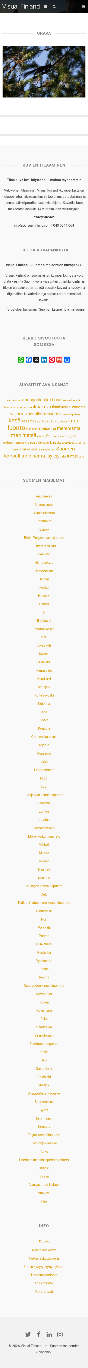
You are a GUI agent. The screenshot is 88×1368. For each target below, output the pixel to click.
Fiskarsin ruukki (44, 546)
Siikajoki (44, 1085)
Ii (44, 612)
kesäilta (27, 421)
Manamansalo (44, 828)
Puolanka (44, 952)
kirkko (46, 421)
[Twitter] (28, 1334)
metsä (29, 435)
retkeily (17, 449)
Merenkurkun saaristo (44, 836)
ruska (26, 449)
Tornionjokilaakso (44, 1143)
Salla (44, 1052)
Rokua (44, 1002)
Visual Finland (21, 6)
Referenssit (44, 1292)
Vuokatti (44, 1193)
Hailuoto (44, 554)
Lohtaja (44, 811)
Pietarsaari (44, 911)
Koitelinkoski (44, 695)
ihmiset (27, 407)
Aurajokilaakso (44, 513)
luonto (16, 427)
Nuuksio (44, 878)
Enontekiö (44, 521)
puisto (25, 442)
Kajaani (44, 654)
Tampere (44, 1127)
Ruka (44, 1019)
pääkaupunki (44, 442)
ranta (81, 442)
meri (16, 435)
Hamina (44, 579)
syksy (54, 456)
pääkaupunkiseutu (65, 442)
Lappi (44, 778)
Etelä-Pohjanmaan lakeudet (44, 538)
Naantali (44, 870)
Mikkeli (44, 845)
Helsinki (76, 400)
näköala (41, 436)
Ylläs (44, 1201)
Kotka (44, 720)
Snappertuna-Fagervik (44, 1093)
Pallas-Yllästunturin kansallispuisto (44, 903)
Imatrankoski (44, 629)
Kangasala (44, 671)
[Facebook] (38, 1334)
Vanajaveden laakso (44, 1185)
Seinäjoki (44, 1077)
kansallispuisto (71, 414)
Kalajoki (44, 662)
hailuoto (66, 400)
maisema (47, 428)
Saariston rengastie (44, 1044)
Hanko (44, 588)
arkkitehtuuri (14, 400)
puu (32, 442)
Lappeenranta (44, 770)
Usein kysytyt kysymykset (44, 1267)
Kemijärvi (44, 679)
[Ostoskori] (84, 6)
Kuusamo (44, 753)
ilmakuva (42, 406)
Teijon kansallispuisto (44, 1135)
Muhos (44, 853)
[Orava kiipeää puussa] (44, 71)
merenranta (69, 428)
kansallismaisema (43, 413)
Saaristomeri (44, 1035)
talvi (63, 456)
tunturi (72, 456)
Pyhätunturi (44, 961)
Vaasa (44, 1176)
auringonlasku (35, 399)
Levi (44, 787)
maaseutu (32, 429)
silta (53, 449)
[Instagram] (60, 1334)
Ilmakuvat (44, 621)
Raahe (44, 969)
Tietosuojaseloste (44, 1275)
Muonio (44, 861)
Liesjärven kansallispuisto (44, 795)
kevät (38, 421)
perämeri (59, 436)
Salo (44, 1060)
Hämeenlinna (44, 571)
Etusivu (44, 1242)
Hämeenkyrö (44, 563)
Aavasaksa (44, 496)
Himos (44, 604)
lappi (73, 421)
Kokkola (44, 704)
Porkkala (44, 927)
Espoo (44, 529)
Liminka (44, 803)
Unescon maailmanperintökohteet (44, 1160)
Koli (44, 712)
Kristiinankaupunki (44, 737)
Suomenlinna (44, 1102)
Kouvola (44, 728)
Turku (44, 1152)
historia (7, 407)
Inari (44, 637)
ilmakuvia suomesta (69, 407)
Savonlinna (44, 1069)
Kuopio (44, 745)
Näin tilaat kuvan (44, 1250)
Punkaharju (44, 944)
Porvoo (44, 936)
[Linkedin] (49, 1334)
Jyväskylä (44, 645)
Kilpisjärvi (44, 687)
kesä (15, 420)
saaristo (44, 449)
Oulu (49, 436)
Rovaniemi (44, 1010)
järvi (20, 414)
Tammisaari (44, 1118)
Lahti (44, 762)
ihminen (18, 407)
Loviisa (44, 820)
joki (11, 414)
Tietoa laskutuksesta (44, 1258)
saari (34, 449)
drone (56, 399)
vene (81, 456)
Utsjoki (44, 1168)
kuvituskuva (59, 421)
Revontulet (44, 994)
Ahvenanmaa (44, 505)
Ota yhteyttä (44, 1283)
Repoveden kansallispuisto (44, 986)
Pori (44, 919)
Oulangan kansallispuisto (44, 886)
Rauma (44, 977)
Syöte (44, 1110)
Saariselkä (44, 1027)
